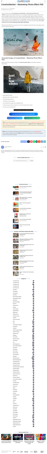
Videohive (23, 417)
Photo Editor (21, 194)
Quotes (23, 387)
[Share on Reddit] (39, 141)
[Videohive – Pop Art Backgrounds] (41, 437)
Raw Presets (23, 389)
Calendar (23, 307)
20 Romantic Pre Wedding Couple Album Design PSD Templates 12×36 (26, 240)
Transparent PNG (23, 405)
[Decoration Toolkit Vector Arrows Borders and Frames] (29, 437)
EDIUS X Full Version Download (24, 224)
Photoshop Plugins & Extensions (23, 366)
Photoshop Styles (23, 370)
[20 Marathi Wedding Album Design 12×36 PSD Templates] (16, 246)
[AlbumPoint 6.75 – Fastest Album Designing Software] (16, 215)
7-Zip (19, 133)
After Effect (23, 294)
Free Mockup (23, 326)
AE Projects (23, 289)
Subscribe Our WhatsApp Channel (32, 118)
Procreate (23, 380)
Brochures (23, 303)
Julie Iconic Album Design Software (25, 186)
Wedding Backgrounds (23, 424)
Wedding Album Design (23, 421)
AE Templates (23, 291)
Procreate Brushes (23, 382)
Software (20, 204)
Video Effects (23, 410)
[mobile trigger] (2, 1)
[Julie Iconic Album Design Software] (16, 188)
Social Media (23, 391)
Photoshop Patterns (23, 365)
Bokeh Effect (23, 300)
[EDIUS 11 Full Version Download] (16, 204)
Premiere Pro (23, 375)
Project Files (23, 386)
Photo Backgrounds (23, 344)
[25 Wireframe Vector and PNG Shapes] (18, 437)
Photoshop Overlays (23, 363)
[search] (45, 1)
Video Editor (23, 408)
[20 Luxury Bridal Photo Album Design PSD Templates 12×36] (16, 235)
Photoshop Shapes (23, 368)
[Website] (44, 147)
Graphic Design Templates (23, 329)
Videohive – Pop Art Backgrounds (41, 442)
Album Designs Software (22, 187)
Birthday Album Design (23, 298)
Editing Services (23, 314)
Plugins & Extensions (23, 373)
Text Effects (23, 398)
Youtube (23, 426)
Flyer (23, 321)
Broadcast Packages (23, 301)
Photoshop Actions (23, 358)
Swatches (23, 396)
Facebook (23, 317)
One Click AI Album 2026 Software (25, 208)
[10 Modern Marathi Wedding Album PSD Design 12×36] (16, 268)
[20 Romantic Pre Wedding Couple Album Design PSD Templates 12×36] (16, 241)
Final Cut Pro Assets (23, 319)
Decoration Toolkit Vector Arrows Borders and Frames (29, 442)
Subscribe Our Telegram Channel (15, 118)
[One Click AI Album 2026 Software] (16, 210)
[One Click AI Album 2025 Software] (16, 221)
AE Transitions (23, 293)
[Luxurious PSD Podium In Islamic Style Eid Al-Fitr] (6, 437)
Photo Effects (23, 349)
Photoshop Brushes (23, 361)
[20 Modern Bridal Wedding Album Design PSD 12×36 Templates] (16, 263)
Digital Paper (23, 312)
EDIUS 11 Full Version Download (24, 202)
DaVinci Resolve (23, 308)
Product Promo (23, 384)
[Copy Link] (44, 141)
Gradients (23, 328)
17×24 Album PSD (23, 286)
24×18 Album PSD (23, 287)
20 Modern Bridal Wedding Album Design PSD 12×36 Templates (26, 262)
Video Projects (23, 415)
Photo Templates (23, 354)
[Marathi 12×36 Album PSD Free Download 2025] (16, 274)
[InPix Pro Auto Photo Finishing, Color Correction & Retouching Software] (16, 193)
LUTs (23, 342)
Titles (23, 401)
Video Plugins (23, 414)
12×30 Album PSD (23, 282)
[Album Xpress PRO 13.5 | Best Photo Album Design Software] (16, 199)
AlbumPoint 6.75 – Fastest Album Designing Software (25, 214)
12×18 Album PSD (23, 280)
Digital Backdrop (23, 310)
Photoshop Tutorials (23, 372)
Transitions (23, 403)
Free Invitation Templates (23, 324)
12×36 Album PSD (23, 284)
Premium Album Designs (23, 379)
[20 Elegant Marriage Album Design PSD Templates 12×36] (16, 257)
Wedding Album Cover (23, 419)
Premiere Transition (23, 377)
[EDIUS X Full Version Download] (16, 226)
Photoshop (23, 356)
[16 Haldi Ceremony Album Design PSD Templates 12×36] (16, 252)
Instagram (23, 335)
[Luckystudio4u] (23, 1)
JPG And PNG (23, 336)
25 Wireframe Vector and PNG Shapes (18, 442)
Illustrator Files (23, 333)
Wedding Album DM (23, 422)
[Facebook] (45, 147)
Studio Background (23, 394)
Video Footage (23, 412)
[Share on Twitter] (28, 141)
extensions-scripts (23, 315)
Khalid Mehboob (8, 146)
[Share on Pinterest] (31, 141)
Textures (23, 400)
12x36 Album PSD (21, 241)
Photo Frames (23, 351)
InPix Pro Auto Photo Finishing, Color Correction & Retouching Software (25, 192)
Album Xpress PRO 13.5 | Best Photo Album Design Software (25, 198)
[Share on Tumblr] (37, 141)
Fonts (23, 322)
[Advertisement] (23, 173)
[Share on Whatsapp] (34, 141)
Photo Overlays (12, 8)
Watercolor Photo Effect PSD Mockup (21, 22)
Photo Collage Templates (23, 345)
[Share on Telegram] (42, 141)
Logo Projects (23, 340)
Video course (23, 407)
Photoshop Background (23, 359)
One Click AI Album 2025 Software (25, 219)
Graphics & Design (23, 331)
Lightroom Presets (23, 338)
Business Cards (23, 305)
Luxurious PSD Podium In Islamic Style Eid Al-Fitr (6, 442)
